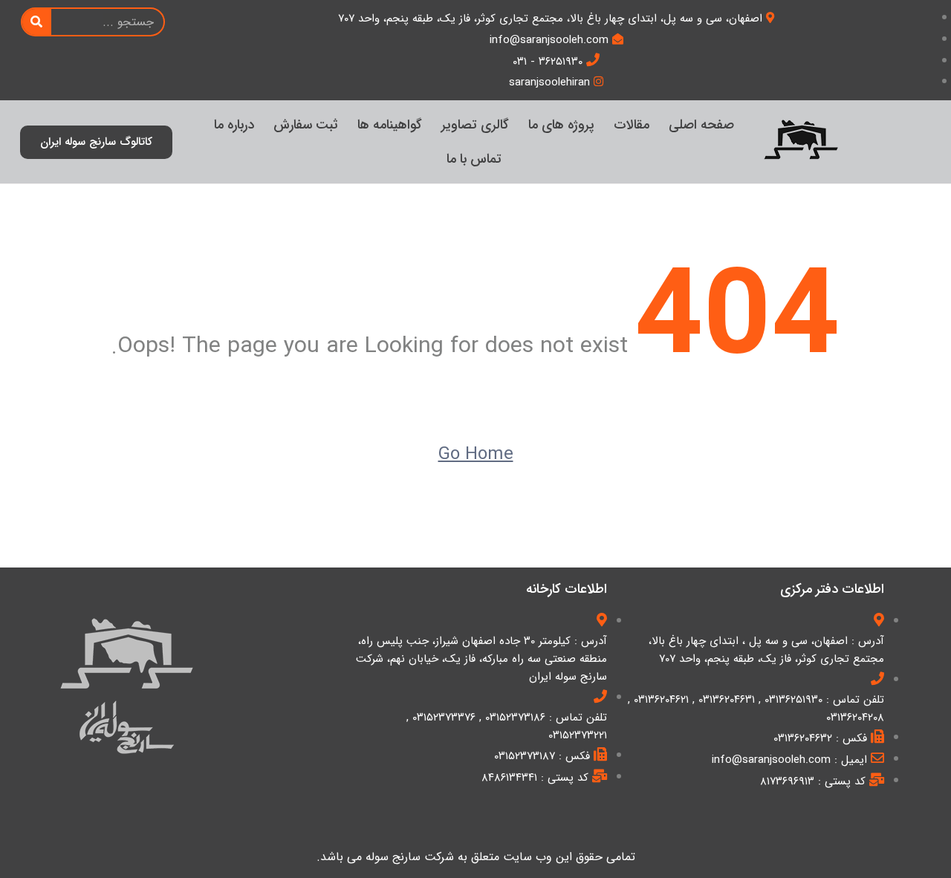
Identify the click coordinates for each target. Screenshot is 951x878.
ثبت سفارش (305, 124)
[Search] (36, 22)
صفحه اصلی (701, 124)
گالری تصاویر (475, 124)
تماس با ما (474, 159)
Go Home (475, 454)
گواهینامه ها (389, 124)
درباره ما (234, 124)
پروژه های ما (561, 124)
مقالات (631, 124)
